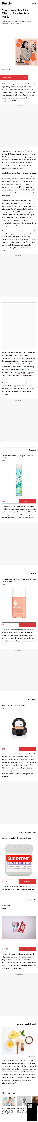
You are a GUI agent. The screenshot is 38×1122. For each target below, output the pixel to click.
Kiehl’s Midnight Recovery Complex (19, 212)
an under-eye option (24, 372)
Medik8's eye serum (8, 215)
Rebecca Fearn (7, 69)
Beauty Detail (6, 78)
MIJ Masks (19, 168)
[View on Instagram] (19, 327)
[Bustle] (7, 3)
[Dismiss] (35, 1105)
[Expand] (28, 1105)
